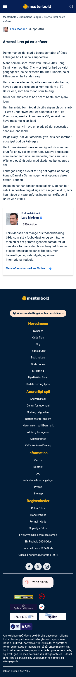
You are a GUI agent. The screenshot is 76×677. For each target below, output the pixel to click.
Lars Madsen (18, 29)
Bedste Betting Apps (38, 384)
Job (38, 474)
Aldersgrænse (38, 439)
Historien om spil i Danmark (38, 426)
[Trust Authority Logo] (23, 607)
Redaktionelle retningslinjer (38, 480)
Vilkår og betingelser (38, 432)
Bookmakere (38, 358)
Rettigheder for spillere (38, 419)
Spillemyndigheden (38, 412)
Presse (38, 487)
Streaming (38, 371)
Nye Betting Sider (38, 378)
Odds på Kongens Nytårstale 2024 (38, 555)
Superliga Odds (38, 528)
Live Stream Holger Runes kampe (38, 535)
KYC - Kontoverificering (38, 446)
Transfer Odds (38, 515)
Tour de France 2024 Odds (38, 548)
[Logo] (38, 299)
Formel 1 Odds (38, 522)
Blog (38, 344)
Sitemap (38, 494)
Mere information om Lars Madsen (26, 269)
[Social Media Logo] (29, 566)
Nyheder (38, 331)
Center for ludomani (38, 406)
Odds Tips (38, 338)
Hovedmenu (38, 323)
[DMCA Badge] (23, 597)
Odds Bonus (38, 364)
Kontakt (38, 467)
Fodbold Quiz (38, 351)
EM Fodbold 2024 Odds (38, 542)
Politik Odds (38, 508)
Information (38, 453)
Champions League (30, 17)
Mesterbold (9, 17)
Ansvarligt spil (38, 391)
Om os (38, 460)
